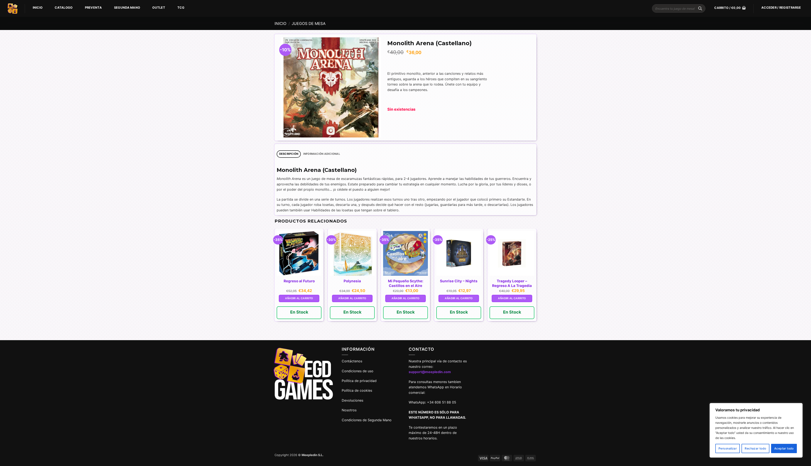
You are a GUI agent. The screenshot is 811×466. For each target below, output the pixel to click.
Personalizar (727, 448)
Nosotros (349, 410)
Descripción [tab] (288, 153)
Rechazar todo (755, 448)
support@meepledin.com (430, 372)
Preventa (93, 7)
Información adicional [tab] (321, 153)
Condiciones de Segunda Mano (367, 420)
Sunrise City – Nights (459, 281)
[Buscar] (700, 8)
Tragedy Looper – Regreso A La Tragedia (512, 283)
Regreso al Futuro (299, 281)
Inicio (38, 7)
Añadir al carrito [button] (299, 298)
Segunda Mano (127, 7)
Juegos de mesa (308, 23)
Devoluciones (352, 400)
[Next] (536, 284)
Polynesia (352, 281)
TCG (180, 7)
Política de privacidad (359, 381)
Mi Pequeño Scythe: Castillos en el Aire (405, 283)
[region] (756, 430)
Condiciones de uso (357, 371)
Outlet (158, 7)
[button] (730, 7)
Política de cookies (357, 390)
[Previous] (275, 284)
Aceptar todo (784, 448)
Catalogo (63, 7)
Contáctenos (352, 361)
